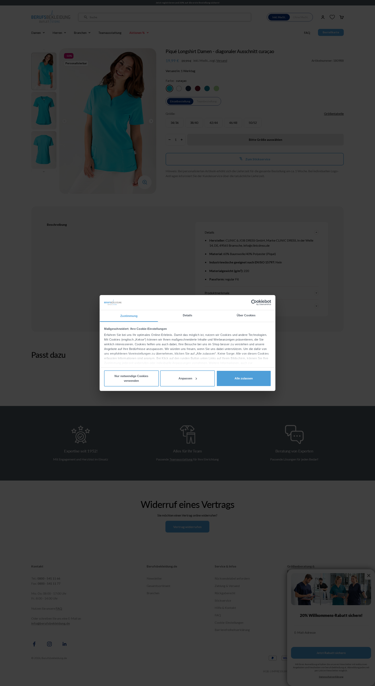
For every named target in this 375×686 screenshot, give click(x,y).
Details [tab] (187, 315)
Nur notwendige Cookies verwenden (131, 378)
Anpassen (185, 378)
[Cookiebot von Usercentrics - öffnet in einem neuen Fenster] (254, 302)
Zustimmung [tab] (129, 316)
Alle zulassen (244, 378)
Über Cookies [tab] (246, 315)
